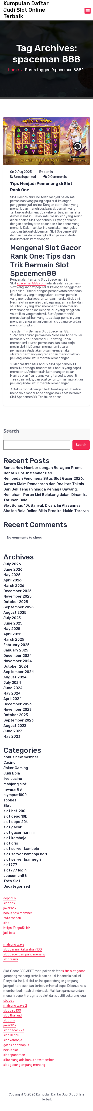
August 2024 (15, 677)
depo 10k (9, 898)
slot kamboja (14, 838)
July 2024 (12, 682)
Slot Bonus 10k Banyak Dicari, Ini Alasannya (42, 505)
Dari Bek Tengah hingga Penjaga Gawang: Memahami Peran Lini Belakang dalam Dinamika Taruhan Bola (45, 494)
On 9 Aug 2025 (21, 172)
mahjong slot (15, 784)
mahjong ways (13, 944)
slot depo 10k (15, 816)
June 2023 (12, 731)
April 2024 (12, 699)
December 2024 (17, 655)
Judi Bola (11, 773)
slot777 (10, 865)
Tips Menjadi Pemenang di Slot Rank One (41, 186)
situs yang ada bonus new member (28, 1060)
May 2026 (12, 575)
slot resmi (10, 959)
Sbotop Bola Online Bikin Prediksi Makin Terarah (46, 511)
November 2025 (17, 596)
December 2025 (17, 591)
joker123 (9, 908)
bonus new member (20, 757)
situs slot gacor (73, 971)
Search (11, 431)
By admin (46, 172)
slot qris (10, 843)
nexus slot (11, 1050)
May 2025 (11, 629)
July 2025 (12, 618)
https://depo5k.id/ (16, 928)
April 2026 (12, 580)
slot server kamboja (21, 849)
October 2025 (15, 602)
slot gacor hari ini (19, 832)
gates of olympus (16, 1045)
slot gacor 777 (13, 1030)
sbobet (9, 800)
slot (6, 923)
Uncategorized (25, 177)
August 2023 (14, 726)
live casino (12, 779)
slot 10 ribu (11, 1035)
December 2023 (17, 704)
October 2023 (15, 715)
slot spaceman (14, 1055)
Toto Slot (11, 881)
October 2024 (15, 666)
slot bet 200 (14, 811)
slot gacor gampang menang (24, 954)
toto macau (12, 918)
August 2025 (14, 612)
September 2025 (18, 607)
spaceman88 (15, 875)
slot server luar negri (22, 859)
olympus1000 (15, 795)
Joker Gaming (15, 768)
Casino (9, 762)
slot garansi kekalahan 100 (22, 949)
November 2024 (17, 661)
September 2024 (18, 672)
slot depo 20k (15, 822)
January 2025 (15, 650)
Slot (7, 805)
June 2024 (13, 688)
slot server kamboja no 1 (25, 854)
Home (13, 69)
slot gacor (12, 827)
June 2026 (13, 569)
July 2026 (12, 564)
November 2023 (17, 709)
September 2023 (18, 720)
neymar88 (12, 789)
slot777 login (15, 870)
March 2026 (13, 585)
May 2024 (12, 693)
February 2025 (16, 645)
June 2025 (12, 623)
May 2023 (11, 736)
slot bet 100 (12, 1010)
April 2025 (12, 634)
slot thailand (12, 1015)
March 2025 (13, 639)
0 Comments (57, 177)
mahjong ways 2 (15, 1006)
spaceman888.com (31, 283)
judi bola (9, 933)
